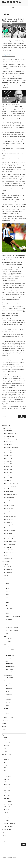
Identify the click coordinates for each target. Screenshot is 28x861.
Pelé (5, 748)
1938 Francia (7, 782)
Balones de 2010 (8, 475)
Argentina (6, 580)
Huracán (8, 605)
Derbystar (6, 759)
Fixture (7, 817)
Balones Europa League (10, 486)
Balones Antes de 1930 (10, 433)
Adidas (5, 756)
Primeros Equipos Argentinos (13, 616)
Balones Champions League (11, 439)
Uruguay (6, 708)
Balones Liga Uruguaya (9, 527)
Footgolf (6, 555)
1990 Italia (6, 809)
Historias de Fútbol (7, 732)
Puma (5, 765)
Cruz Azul (8, 691)
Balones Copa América (9, 444)
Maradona (6, 745)
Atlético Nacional (10, 655)
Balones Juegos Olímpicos (10, 494)
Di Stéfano (6, 740)
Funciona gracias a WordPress (9, 857)
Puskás (6, 751)
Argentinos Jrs (9, 586)
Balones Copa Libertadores (11, 447)
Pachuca (8, 702)
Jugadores (4, 735)
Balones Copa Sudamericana (11, 450)
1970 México (7, 798)
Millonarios (8, 658)
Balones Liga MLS (8, 519)
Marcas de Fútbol (6, 754)
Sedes (7, 820)
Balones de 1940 (8, 455)
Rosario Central (9, 624)
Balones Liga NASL (8, 525)
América (8, 683)
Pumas (7, 705)
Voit (5, 770)
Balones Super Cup (9, 552)
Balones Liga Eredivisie (10, 516)
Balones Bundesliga (9, 436)
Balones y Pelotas (6, 428)
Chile (5, 644)
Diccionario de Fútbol (7, 717)
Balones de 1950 (8, 458)
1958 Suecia (7, 790)
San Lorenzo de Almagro (12, 627)
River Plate (8, 622)
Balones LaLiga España (9, 497)
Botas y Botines (6, 561)
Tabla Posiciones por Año (12, 630)
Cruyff (5, 737)
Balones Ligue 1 (8, 533)
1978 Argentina (8, 804)
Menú (14, 7)
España (6, 661)
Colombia (6, 653)
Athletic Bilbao (9, 663)
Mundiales (4, 774)
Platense (8, 613)
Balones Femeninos (9, 489)
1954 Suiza (6, 787)
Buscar (4, 841)
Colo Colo (8, 647)
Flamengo (8, 641)
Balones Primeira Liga (9, 544)
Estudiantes (9, 597)
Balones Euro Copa (8, 480)
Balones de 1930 (8, 453)
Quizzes (4, 835)
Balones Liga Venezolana (10, 530)
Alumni (7, 583)
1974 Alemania (7, 801)
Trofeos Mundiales (8, 826)
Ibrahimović (7, 742)
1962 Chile (6, 793)
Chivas (7, 686)
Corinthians (9, 638)
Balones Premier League (10, 541)
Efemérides (5, 720)
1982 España (7, 807)
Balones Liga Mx (8, 522)
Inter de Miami (9, 677)
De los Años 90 (8, 572)
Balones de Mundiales (9, 823)
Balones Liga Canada (9, 508)
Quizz (3, 832)
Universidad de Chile (11, 649)
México (6, 680)
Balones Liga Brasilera (9, 505)
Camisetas (5, 564)
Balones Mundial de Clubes (11, 536)
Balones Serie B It (8, 550)
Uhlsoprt (6, 768)
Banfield (8, 591)
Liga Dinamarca (8, 558)
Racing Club (9, 619)
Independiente (9, 608)
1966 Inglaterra (8, 795)
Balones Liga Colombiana (10, 514)
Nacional (8, 710)
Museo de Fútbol (11, 2)
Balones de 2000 (8, 472)
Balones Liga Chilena (9, 511)
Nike (5, 762)
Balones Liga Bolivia (9, 502)
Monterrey (8, 699)
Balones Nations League (10, 538)
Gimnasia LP (9, 602)
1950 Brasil (7, 784)
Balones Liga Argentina (10, 500)
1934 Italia (6, 779)
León (7, 697)
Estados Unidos (8, 675)
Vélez (7, 633)
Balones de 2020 (8, 477)
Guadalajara (9, 694)
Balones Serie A (8, 547)
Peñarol (7, 713)
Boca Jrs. (8, 594)
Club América (9, 688)
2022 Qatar (7, 812)
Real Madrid (9, 672)
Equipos (4, 723)
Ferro (7, 599)
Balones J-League (8, 491)
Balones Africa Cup (8, 430)
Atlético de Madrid (10, 666)
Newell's (8, 611)
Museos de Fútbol (6, 829)
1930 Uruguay (7, 776)
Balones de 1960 (8, 461)
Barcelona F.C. (9, 669)
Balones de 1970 (8, 464)
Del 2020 (6, 575)
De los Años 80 (8, 569)
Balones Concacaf (8, 441)
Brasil (5, 636)
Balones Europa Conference (11, 483)
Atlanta (7, 588)
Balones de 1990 (8, 469)
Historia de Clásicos (7, 729)
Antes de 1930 (6, 425)
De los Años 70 (7, 567)
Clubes (4, 578)
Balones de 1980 (8, 466)
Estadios (4, 726)
